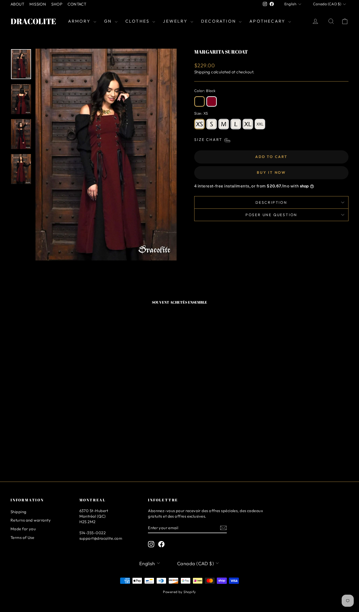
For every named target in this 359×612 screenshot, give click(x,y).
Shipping (202, 71)
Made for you (23, 528)
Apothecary (268, 21)
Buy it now (271, 172)
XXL (260, 124)
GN (109, 21)
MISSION (37, 4)
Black (199, 101)
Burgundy (211, 101)
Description (271, 202)
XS (199, 124)
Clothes (138, 21)
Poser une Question (271, 214)
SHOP (56, 4)
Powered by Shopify (179, 592)
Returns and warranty (31, 520)
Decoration (219, 21)
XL (248, 124)
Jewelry (176, 21)
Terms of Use (22, 537)
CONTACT (77, 4)
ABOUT (17, 4)
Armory (80, 21)
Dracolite (33, 21)
